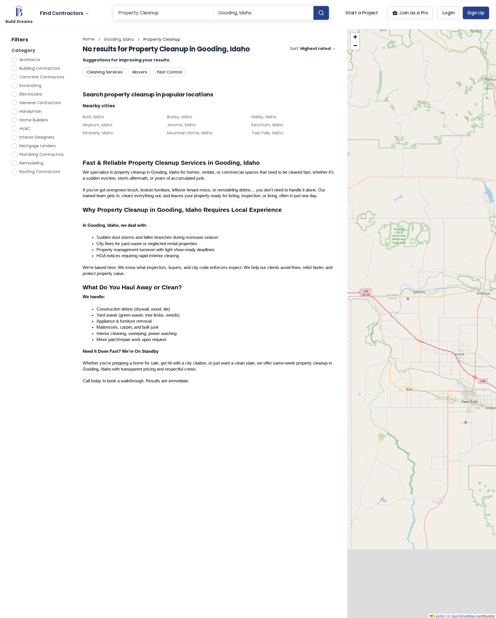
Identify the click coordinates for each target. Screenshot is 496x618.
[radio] (15, 59)
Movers (139, 72)
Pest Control (169, 72)
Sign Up (476, 12)
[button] (355, 37)
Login (448, 12)
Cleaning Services (104, 72)
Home (89, 39)
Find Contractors (61, 13)
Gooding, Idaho (119, 39)
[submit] (321, 13)
